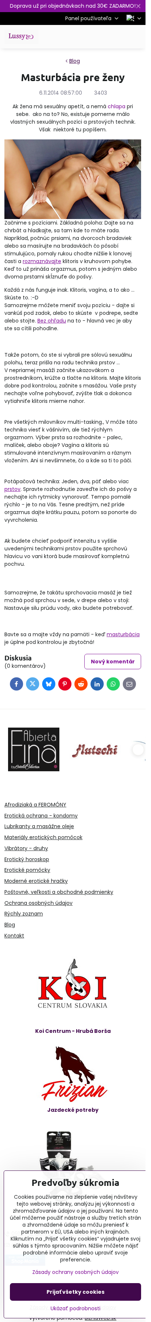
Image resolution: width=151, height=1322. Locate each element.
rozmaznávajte (42, 261)
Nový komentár (113, 661)
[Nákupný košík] (119, 36)
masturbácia (123, 634)
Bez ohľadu (51, 320)
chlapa (116, 106)
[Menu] (137, 36)
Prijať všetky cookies (75, 1292)
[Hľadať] (101, 36)
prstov (12, 489)
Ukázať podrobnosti (75, 1308)
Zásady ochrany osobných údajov (75, 1272)
